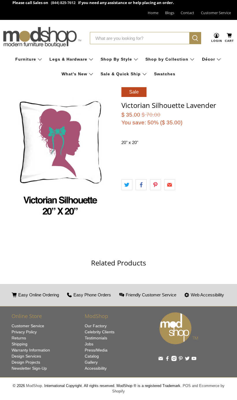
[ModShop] (42, 38)
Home (153, 12)
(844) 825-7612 (63, 2)
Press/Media (96, 350)
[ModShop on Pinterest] (180, 359)
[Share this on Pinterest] (155, 184)
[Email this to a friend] (169, 184)
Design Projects (26, 362)
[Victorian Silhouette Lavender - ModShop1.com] (59, 158)
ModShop (34, 386)
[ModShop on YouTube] (194, 359)
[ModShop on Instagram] (174, 359)
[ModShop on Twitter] (187, 359)
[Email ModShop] (160, 359)
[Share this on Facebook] (141, 184)
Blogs (169, 12)
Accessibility (96, 368)
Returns (19, 338)
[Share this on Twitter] (126, 184)
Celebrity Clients (99, 332)
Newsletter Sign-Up (29, 368)
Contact (187, 12)
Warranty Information (31, 350)
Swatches (164, 74)
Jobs (89, 344)
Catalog (92, 356)
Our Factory (96, 326)
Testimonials (96, 338)
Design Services (26, 356)
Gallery (91, 362)
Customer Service (216, 12)
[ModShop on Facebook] (167, 359)
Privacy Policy (24, 332)
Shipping (19, 344)
